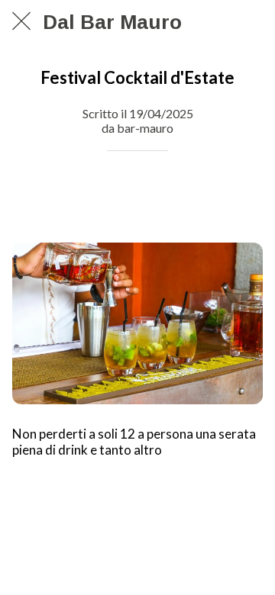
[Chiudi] (21, 21)
